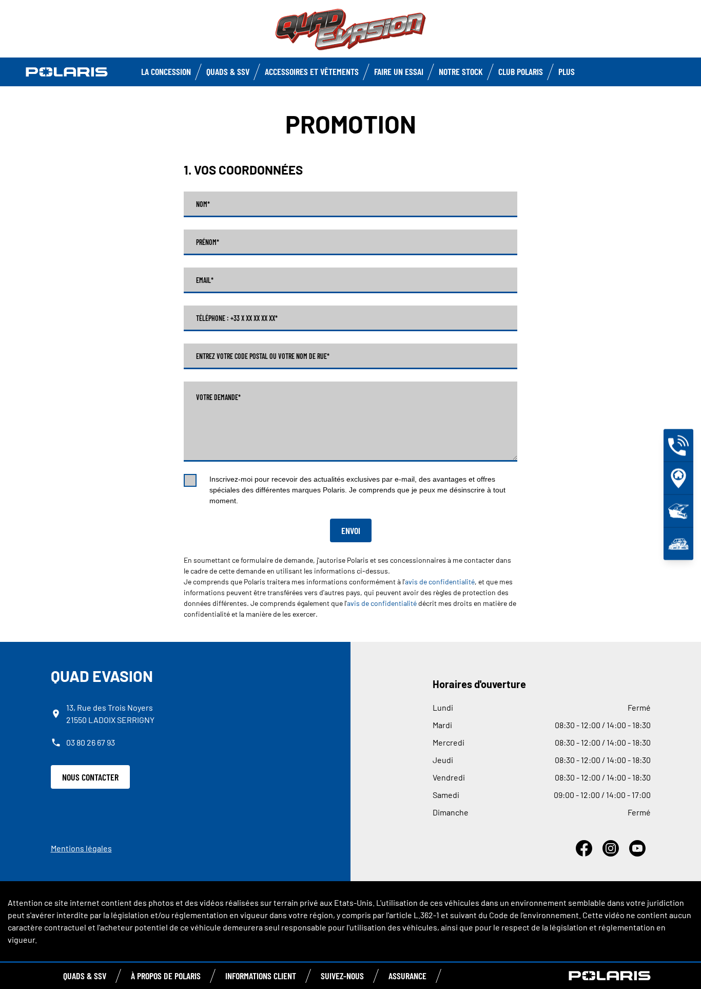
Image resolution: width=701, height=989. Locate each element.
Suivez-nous (342, 975)
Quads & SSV (227, 71)
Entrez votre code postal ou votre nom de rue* (262, 356)
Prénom (207, 242)
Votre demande (218, 397)
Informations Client (260, 975)
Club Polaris (520, 71)
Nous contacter (90, 777)
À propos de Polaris (166, 975)
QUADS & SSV (84, 975)
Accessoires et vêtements (312, 71)
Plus (566, 71)
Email (204, 280)
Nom (203, 204)
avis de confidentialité (440, 581)
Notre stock (461, 71)
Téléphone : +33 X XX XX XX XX (237, 318)
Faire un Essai (398, 71)
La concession (166, 71)
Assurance (407, 975)
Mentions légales (81, 848)
